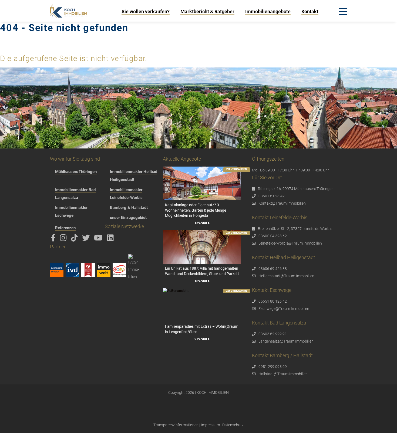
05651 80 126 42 (272, 301)
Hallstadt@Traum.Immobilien (283, 374)
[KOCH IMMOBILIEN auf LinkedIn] (111, 239)
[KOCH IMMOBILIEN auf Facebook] (54, 239)
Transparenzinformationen (175, 425)
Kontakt (309, 11)
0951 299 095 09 (272, 366)
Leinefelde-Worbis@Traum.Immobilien (290, 243)
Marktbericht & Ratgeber (207, 11)
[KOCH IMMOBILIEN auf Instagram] (64, 239)
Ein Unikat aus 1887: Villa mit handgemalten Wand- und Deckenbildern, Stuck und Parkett (202, 271)
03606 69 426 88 (272, 268)
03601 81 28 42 (271, 196)
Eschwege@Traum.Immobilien (283, 308)
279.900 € (202, 339)
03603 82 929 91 (272, 334)
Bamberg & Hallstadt (129, 207)
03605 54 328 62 (272, 236)
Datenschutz (233, 425)
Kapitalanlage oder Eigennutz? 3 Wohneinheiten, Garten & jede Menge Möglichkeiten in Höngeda (195, 210)
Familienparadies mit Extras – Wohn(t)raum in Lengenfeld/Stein (201, 329)
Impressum (210, 425)
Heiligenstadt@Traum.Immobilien (286, 276)
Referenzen (65, 227)
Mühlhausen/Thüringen (76, 171)
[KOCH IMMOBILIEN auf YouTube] (99, 239)
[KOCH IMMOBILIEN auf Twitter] (86, 239)
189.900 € (202, 281)
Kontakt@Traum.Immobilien (282, 203)
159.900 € (202, 223)
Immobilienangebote (268, 11)
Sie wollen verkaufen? (146, 11)
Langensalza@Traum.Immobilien (286, 341)
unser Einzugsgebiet (128, 217)
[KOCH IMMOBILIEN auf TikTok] (75, 239)
